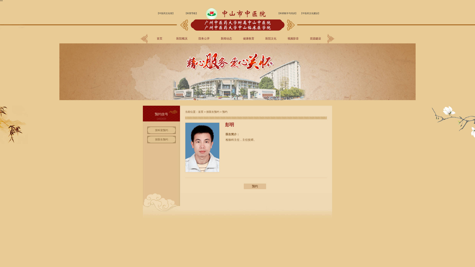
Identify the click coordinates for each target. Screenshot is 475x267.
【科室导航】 (191, 13)
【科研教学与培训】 (287, 13)
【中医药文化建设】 (310, 13)
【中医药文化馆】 (166, 13)
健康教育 (248, 38)
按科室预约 (161, 130)
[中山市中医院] (236, 18)
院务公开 (204, 38)
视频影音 (293, 38)
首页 (159, 38)
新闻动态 (226, 38)
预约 (224, 111)
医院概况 (181, 38)
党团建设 (315, 38)
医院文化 (270, 38)
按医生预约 (161, 139)
